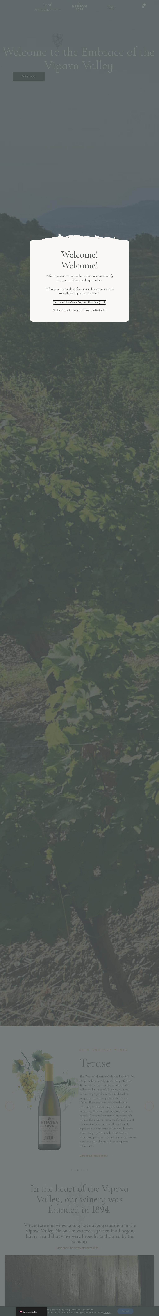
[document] (79, 658)
